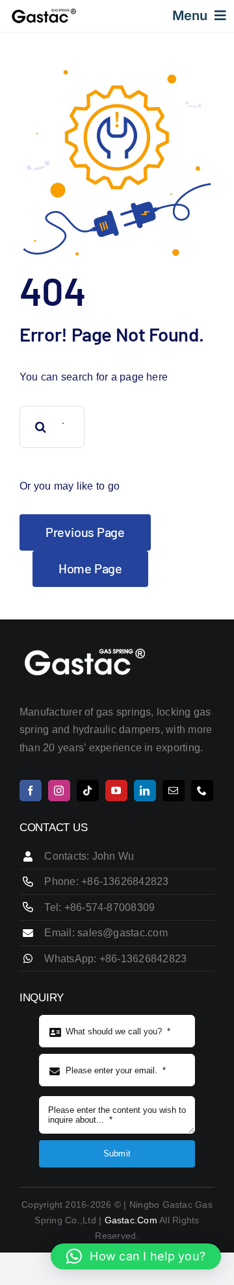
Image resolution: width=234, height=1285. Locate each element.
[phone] (202, 790)
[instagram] (59, 790)
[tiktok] (88, 790)
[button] (136, 1256)
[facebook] (31, 790)
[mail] (173, 790)
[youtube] (116, 790)
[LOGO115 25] (43, 12)
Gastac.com (130, 1220)
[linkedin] (145, 790)
